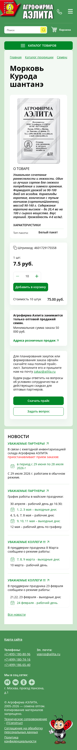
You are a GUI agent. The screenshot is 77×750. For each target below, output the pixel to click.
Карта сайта (13, 639)
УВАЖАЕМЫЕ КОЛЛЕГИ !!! (27, 542)
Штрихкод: (37, 248)
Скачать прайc (39, 401)
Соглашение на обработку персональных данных (23, 730)
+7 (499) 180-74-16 (17, 659)
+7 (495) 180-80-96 (17, 654)
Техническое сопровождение (25, 719)
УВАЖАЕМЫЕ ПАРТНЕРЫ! (26, 443)
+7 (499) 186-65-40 (17, 665)
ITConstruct (14, 723)
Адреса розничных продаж (34, 340)
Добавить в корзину (30, 287)
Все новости (17, 614)
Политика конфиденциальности (20, 739)
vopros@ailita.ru (48, 654)
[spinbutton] (27, 276)
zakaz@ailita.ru (45, 371)
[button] (37, 276)
